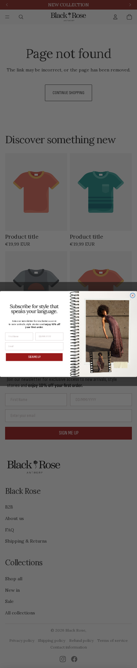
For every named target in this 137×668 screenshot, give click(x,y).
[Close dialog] (132, 295)
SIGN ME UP (34, 357)
